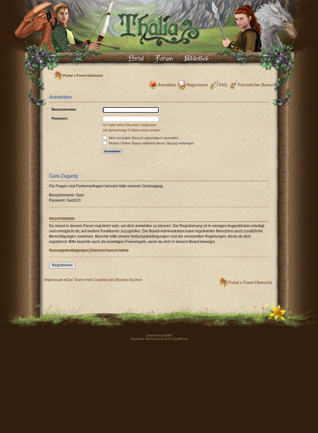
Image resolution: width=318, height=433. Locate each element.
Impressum (53, 280)
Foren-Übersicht (89, 75)
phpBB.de (180, 338)
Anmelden (167, 85)
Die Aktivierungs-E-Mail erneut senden (131, 130)
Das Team (74, 280)
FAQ (223, 85)
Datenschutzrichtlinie (110, 250)
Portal (68, 75)
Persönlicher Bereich (256, 85)
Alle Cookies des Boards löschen (114, 280)
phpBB (166, 335)
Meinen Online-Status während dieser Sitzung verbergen (151, 143)
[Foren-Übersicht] (159, 51)
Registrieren (197, 85)
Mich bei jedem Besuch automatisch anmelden (143, 138)
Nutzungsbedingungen (69, 250)
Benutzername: (64, 109)
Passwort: (60, 118)
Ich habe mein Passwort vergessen (129, 125)
